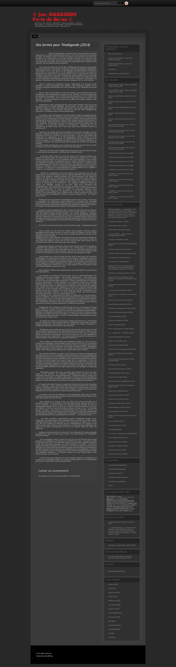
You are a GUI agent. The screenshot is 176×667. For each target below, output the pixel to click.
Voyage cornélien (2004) (117, 450)
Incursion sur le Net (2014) (117, 377)
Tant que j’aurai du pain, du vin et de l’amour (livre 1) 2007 (121, 148)
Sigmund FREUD (114, 592)
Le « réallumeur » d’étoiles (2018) (121, 333)
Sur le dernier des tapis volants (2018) (122, 349)
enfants (117, 499)
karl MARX (112, 621)
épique (131, 511)
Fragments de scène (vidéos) (118, 73)
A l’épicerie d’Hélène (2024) (118, 239)
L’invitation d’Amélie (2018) (118, 345)
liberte (109, 505)
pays (110, 508)
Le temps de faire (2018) (117, 365)
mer (118, 505)
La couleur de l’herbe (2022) (118, 261)
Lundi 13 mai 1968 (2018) (117, 341)
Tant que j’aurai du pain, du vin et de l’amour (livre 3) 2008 (121, 137)
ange (119, 497)
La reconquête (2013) (116, 421)
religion (111, 510)
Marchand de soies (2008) (117, 442)
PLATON (111, 633)
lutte (114, 505)
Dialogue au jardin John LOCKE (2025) (121, 545)
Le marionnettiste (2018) (117, 316)
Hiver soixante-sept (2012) (117, 437)
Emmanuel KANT (114, 617)
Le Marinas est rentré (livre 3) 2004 (121, 161)
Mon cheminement (115, 54)
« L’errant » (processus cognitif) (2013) (122, 433)
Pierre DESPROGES (115, 613)
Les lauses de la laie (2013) (118, 411)
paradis (129, 507)
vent (121, 511)
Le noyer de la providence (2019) (120, 290)
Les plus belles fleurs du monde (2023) (122, 253)
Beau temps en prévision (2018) (119, 304)
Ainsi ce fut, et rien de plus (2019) (120, 300)
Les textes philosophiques (117, 465)
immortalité (119, 503)
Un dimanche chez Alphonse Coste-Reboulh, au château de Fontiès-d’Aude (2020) (122, 278)
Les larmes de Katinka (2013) (118, 395)
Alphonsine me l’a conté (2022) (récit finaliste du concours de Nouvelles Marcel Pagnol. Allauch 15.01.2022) (121, 267)
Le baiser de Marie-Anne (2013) (119, 403)
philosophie (120, 508)
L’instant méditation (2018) (118, 320)
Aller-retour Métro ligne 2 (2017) (120, 369)
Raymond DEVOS (114, 625)
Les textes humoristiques (117, 481)
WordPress (49, 656)
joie (135, 503)
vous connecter (52, 476)
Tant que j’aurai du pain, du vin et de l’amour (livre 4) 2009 (121, 131)
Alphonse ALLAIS (114, 600)
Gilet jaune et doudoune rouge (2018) (121, 308)
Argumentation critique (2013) (119, 407)
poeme (131, 509)
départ (110, 499)
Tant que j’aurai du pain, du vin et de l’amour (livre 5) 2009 (121, 125)
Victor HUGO (112, 596)
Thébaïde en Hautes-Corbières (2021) (121, 273)
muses (116, 506)
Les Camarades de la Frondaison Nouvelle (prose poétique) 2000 (120, 557)
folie (120, 500)
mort (109, 506)
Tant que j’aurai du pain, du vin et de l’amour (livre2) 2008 (121, 142)
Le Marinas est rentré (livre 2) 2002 (121, 165)
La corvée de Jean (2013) (117, 425)
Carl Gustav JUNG (114, 605)
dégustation (131, 497)
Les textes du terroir (115, 473)
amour (111, 496)
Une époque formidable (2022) (119, 257)
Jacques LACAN (113, 609)
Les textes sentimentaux (117, 469)
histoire (128, 501)
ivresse (129, 503)
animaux (124, 497)
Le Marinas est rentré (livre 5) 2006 (121, 153)
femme (112, 501)
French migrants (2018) (116, 325)
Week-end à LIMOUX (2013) (118, 391)
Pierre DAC (112, 588)
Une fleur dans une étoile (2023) (119, 249)
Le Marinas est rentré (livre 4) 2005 (121, 157)
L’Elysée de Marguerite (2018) (119, 337)
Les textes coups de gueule (118, 477)
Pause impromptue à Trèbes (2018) (121, 329)
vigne (126, 510)
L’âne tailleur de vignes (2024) (119, 230)
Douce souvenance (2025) (117, 225)
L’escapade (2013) (115, 429)
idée (109, 503)
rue (116, 510)
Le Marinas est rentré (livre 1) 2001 (121, 169)
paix (122, 506)
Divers (110, 485)
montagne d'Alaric (128, 505)
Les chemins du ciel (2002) (118, 454)
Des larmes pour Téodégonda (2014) (121, 381)
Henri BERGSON (114, 629)
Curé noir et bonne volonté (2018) (120, 312)
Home (35, 36)
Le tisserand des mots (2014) (118, 373)
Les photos (112, 69)
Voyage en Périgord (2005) (118, 446)
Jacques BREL (113, 584)
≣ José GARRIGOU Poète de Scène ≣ (55, 17)
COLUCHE (111, 637)
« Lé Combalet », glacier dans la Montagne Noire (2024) (120, 234)
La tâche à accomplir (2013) (118, 399)
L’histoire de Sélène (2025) (118, 221)
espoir (124, 498)
